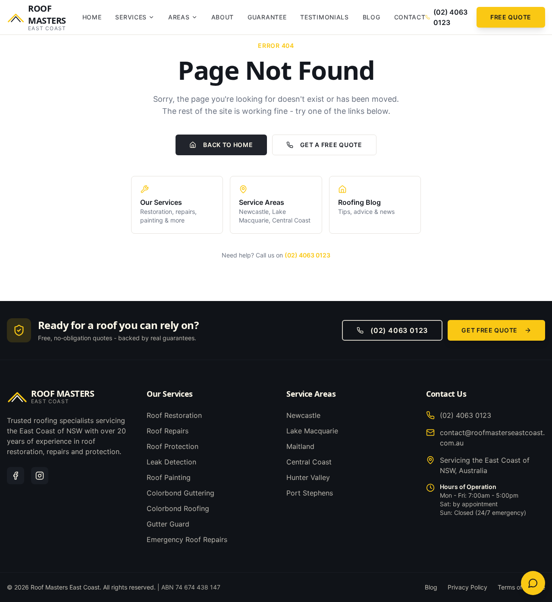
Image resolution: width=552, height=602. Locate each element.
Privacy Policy (467, 587)
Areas (179, 17)
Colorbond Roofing (178, 508)
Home (92, 17)
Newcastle (303, 415)
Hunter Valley (308, 477)
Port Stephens (309, 493)
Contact (410, 17)
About (222, 17)
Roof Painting (169, 477)
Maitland (300, 446)
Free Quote (510, 17)
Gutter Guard (168, 524)
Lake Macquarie (312, 430)
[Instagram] (39, 475)
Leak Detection (171, 462)
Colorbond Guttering (180, 493)
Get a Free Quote (331, 144)
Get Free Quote (489, 330)
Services (131, 17)
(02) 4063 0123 (307, 255)
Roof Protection (172, 446)
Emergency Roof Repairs (187, 539)
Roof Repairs (167, 430)
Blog (371, 17)
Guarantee (267, 17)
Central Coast (309, 462)
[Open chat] (533, 583)
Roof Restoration (174, 415)
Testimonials (324, 17)
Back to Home (228, 144)
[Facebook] (15, 475)
